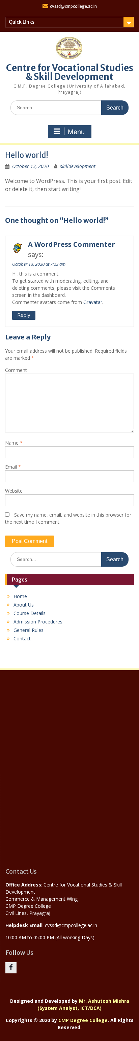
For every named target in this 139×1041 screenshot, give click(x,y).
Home (20, 596)
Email (13, 467)
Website (14, 491)
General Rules (28, 630)
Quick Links (21, 22)
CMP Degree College (83, 1020)
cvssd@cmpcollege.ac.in (73, 6)
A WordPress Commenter (71, 244)
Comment (16, 370)
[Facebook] (11, 967)
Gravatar (92, 302)
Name (14, 443)
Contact (22, 638)
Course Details (29, 613)
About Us (23, 604)
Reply (23, 314)
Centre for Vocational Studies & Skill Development (69, 72)
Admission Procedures (37, 621)
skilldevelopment (77, 166)
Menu (76, 132)
